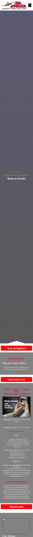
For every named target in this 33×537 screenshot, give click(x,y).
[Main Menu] (29, 5)
